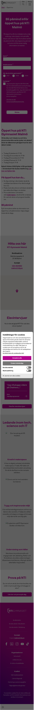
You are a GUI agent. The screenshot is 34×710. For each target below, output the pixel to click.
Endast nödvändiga (17, 363)
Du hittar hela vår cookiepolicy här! (13, 353)
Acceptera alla (17, 358)
